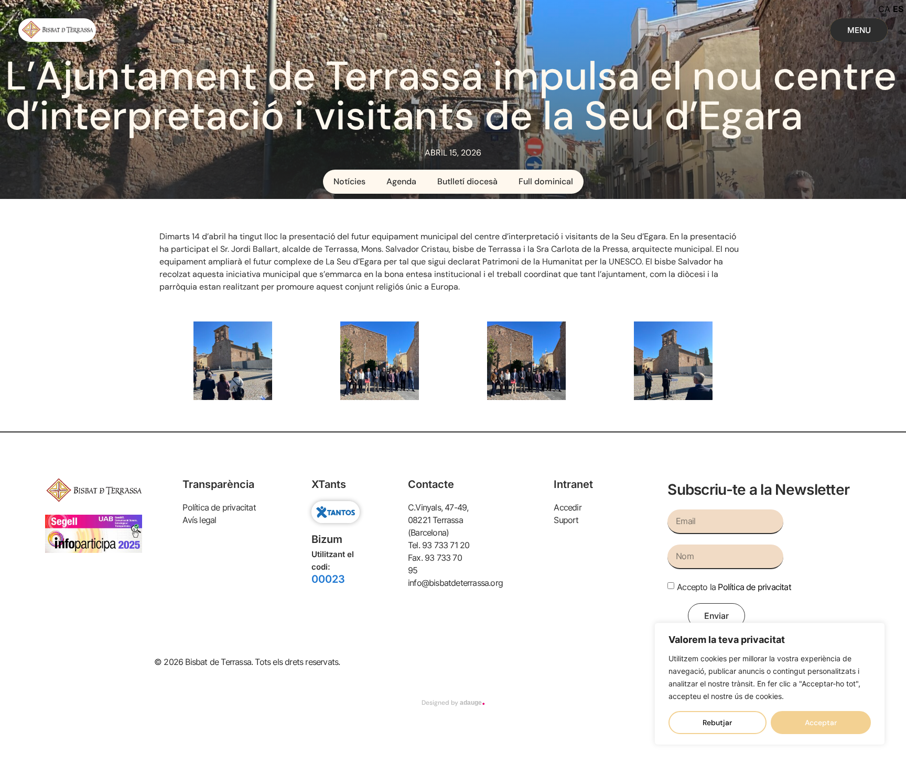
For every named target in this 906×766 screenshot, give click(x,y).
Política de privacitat (754, 586)
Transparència (218, 484)
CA (884, 9)
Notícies (349, 181)
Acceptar (821, 722)
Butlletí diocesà (467, 181)
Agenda (401, 181)
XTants (328, 484)
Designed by (453, 702)
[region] (769, 684)
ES (898, 9)
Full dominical (546, 181)
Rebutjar (717, 722)
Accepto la (734, 586)
